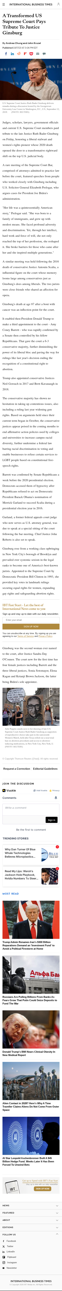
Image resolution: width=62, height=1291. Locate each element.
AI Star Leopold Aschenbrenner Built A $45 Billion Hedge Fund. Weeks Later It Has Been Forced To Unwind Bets (28, 1161)
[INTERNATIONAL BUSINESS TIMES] (31, 5)
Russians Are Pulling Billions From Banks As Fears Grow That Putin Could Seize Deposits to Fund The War (29, 1000)
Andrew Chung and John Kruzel (23, 43)
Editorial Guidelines (45, 768)
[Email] (38, 54)
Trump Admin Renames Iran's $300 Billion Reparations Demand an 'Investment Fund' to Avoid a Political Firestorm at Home (28, 945)
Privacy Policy (45, 636)
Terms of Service (25, 636)
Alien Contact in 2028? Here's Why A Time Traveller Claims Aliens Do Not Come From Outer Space (30, 1106)
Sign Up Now (42, 1189)
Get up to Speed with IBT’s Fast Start (40, 1181)
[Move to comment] (44, 54)
